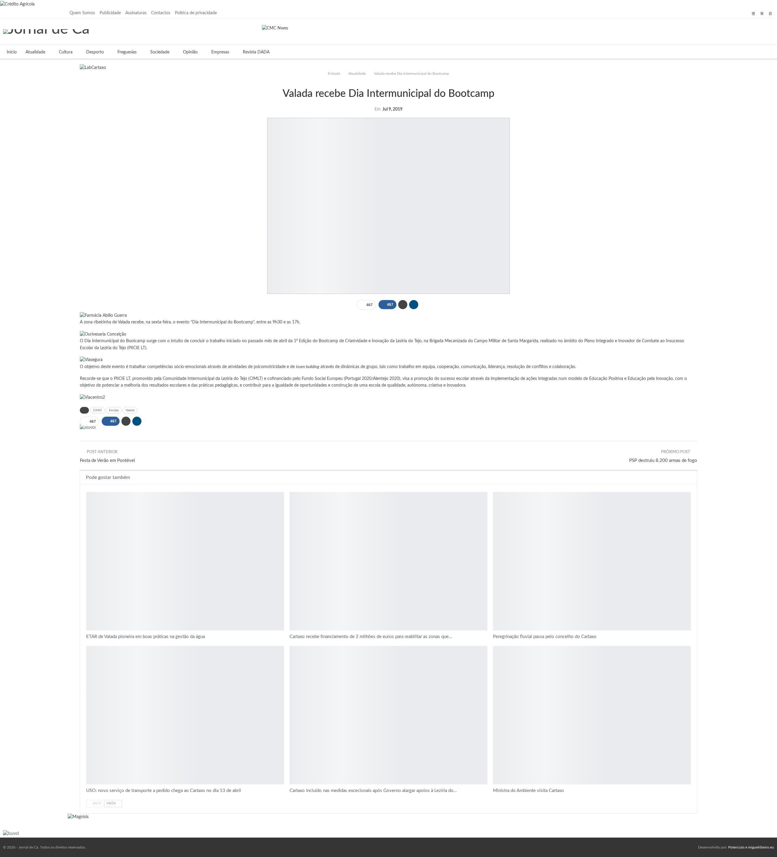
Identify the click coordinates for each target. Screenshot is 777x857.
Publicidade (110, 13)
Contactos (160, 13)
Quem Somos (82, 13)
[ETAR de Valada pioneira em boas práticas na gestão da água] (185, 561)
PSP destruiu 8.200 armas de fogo (663, 460)
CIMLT (97, 410)
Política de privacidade (196, 13)
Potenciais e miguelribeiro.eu (751, 847)
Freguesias (127, 52)
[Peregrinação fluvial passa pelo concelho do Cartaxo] (592, 561)
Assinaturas (136, 13)
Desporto (95, 52)
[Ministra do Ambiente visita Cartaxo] (592, 715)
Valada (130, 410)
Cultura (66, 52)
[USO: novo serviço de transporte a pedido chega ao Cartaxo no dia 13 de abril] (185, 715)
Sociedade (159, 52)
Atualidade (35, 52)
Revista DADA (256, 52)
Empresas (220, 52)
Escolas (114, 410)
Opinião (190, 52)
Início (12, 52)
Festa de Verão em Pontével (107, 460)
